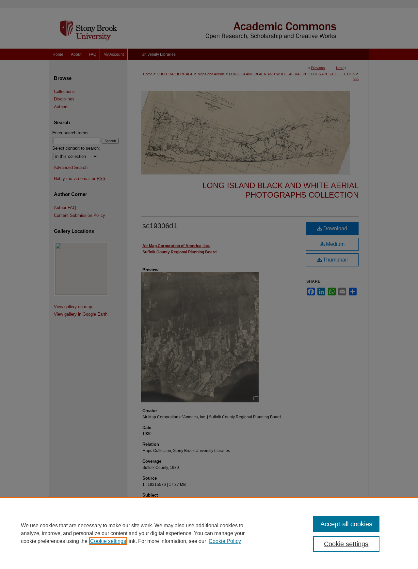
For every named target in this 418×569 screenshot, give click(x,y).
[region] (209, 533)
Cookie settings (108, 541)
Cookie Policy (225, 541)
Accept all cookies (346, 524)
